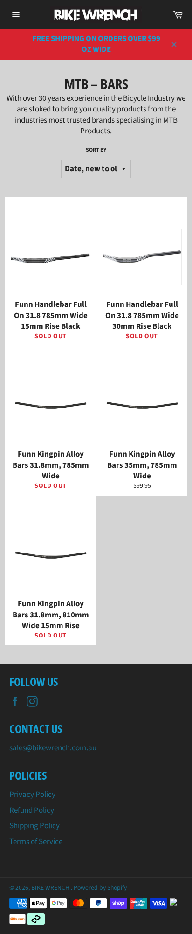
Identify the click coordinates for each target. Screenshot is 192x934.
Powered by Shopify (100, 887)
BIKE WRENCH (51, 887)
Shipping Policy (34, 825)
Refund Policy (31, 810)
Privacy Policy (32, 794)
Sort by (96, 150)
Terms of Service (35, 841)
